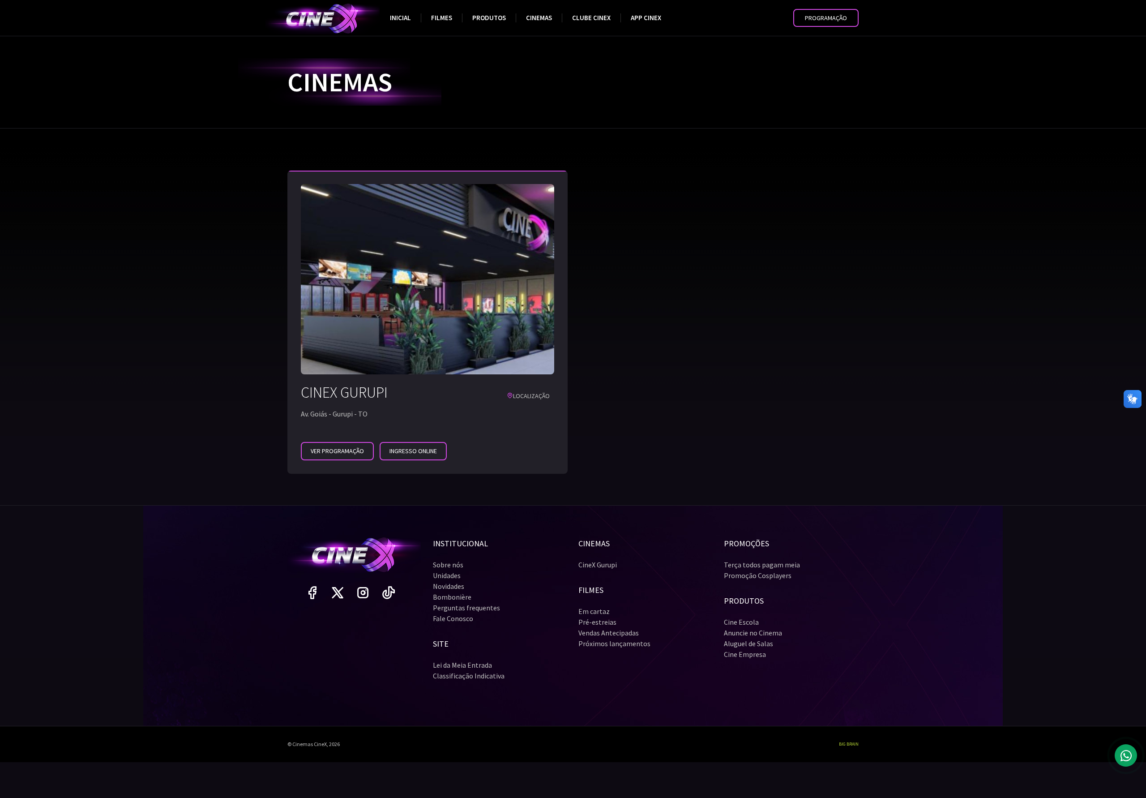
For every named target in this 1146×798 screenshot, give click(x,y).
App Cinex (646, 17)
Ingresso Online (413, 451)
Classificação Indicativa (469, 675)
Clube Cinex (591, 17)
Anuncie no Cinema (753, 632)
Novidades (448, 586)
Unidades (447, 575)
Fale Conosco (453, 618)
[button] (826, 18)
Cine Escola (741, 622)
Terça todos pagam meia (762, 564)
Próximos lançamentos (614, 643)
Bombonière (452, 596)
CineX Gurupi (597, 564)
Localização (531, 396)
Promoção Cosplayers (757, 575)
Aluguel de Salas (748, 643)
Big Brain (849, 744)
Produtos (489, 17)
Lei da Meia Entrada (462, 665)
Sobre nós (448, 564)
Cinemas (539, 17)
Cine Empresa (745, 654)
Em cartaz (594, 611)
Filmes (441, 17)
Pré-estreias (597, 622)
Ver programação (337, 451)
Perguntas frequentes (466, 607)
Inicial (400, 17)
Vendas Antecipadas (608, 632)
